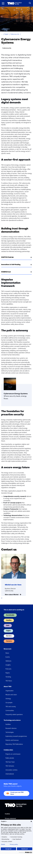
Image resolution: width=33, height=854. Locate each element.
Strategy (8, 698)
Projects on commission (13, 754)
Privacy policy (14, 844)
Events (8, 657)
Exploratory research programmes (16, 736)
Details (3, 844)
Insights (8, 665)
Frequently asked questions (14, 714)
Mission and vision (11, 694)
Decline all (24, 849)
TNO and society (11, 706)
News (7, 653)
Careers (9, 641)
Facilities (8, 724)
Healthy (8, 620)
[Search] (30, 3)
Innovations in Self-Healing (10, 264)
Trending (8, 677)
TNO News (9, 681)
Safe (7, 625)
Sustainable (10, 615)
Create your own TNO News (17, 793)
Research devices (11, 728)
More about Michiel (11, 594)
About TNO (7, 686)
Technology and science (12, 720)
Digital (8, 630)
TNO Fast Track (10, 762)
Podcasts (8, 669)
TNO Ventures (10, 766)
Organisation (9, 691)
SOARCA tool (6, 272)
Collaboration (8, 750)
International (10, 774)
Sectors (9, 636)
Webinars (8, 661)
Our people (9, 702)
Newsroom (7, 649)
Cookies (7, 814)
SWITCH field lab (7, 257)
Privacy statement (10, 818)
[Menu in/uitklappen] (3, 3)
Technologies (10, 732)
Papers (8, 673)
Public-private (10, 758)
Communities (10, 710)
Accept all (8, 849)
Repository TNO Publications (14, 744)
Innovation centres (11, 770)
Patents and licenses (12, 740)
